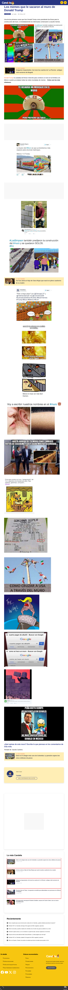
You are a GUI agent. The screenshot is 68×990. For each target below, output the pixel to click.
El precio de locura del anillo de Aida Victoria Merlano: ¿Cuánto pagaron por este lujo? (27, 934)
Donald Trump (8, 78)
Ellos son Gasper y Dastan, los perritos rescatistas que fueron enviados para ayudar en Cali (29, 940)
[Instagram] (14, 972)
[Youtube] (6, 972)
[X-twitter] (10, 972)
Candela (14, 14)
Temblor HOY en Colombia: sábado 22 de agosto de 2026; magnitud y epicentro (26, 937)
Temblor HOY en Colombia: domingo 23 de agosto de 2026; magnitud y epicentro (26, 925)
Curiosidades (7, 13)
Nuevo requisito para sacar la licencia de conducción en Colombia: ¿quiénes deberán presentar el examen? (32, 922)
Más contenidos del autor (26, 778)
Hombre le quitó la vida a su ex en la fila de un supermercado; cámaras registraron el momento (29, 931)
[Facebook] (2, 972)
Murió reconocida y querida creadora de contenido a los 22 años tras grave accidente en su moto (30, 928)
